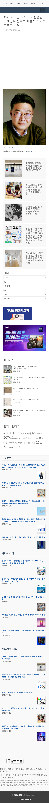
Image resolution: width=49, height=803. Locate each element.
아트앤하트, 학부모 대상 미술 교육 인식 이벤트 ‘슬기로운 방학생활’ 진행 (34, 189)
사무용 (33, 443)
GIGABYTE (16, 438)
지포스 (37, 437)
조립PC (31, 433)
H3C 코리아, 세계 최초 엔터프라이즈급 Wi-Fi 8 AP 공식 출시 (23, 537)
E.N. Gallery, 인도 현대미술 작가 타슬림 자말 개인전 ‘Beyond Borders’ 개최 (34, 258)
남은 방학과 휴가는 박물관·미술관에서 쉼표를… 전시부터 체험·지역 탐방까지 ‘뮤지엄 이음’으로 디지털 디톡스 (35, 235)
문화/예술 (6, 298)
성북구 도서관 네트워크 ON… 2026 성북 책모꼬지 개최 (29, 411)
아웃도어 (6, 286)
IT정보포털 (18, 795)
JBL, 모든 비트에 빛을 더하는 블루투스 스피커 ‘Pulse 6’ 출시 (23, 615)
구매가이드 (34, 3)
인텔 (22, 434)
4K (13, 447)
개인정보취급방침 (24, 799)
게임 (5, 282)
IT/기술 (6, 277)
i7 (4, 433)
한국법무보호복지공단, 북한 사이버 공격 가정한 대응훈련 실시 (28, 367)
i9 (25, 433)
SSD (43, 438)
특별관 (26, 3)
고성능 (9, 447)
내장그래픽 (8, 442)
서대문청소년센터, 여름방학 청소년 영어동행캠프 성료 (29, 378)
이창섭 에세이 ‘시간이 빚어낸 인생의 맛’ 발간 (29, 388)
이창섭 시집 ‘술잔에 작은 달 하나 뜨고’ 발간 (28, 399)
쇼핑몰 (41, 3)
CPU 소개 (19, 3)
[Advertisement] (24, 60)
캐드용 (18, 447)
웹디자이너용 (25, 442)
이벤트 (12, 3)
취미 (5, 290)
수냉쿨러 (38, 433)
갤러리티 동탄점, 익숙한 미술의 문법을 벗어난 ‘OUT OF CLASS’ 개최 (34, 167)
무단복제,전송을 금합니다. (13, 151)
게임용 (17, 443)
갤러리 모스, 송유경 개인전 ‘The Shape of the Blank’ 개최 (34, 210)
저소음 (24, 437)
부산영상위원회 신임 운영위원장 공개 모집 (17, 692)
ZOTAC (8, 437)
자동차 (5, 294)
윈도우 (30, 438)
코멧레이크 (13, 433)
